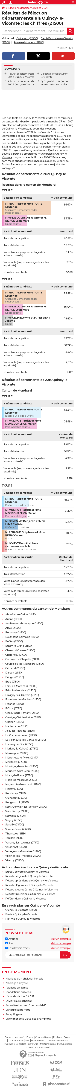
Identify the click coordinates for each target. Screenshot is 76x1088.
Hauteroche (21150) (16, 726)
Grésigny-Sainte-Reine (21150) (23, 717)
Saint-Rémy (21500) (17, 811)
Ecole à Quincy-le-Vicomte (21, 914)
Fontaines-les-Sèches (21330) (23, 699)
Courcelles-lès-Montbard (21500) (25, 663)
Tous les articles (16, 1040)
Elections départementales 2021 (28, 8)
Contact (68, 1037)
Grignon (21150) (14, 722)
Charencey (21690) (16, 654)
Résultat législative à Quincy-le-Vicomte (29, 885)
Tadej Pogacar (14, 1014)
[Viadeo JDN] (56, 1077)
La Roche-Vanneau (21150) (21, 735)
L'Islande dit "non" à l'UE (20, 996)
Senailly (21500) (14, 824)
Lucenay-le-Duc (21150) (19, 744)
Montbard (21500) (16, 762)
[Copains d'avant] (20, 1077)
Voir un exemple (61, 938)
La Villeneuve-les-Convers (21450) (25, 739)
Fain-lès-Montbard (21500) (21, 686)
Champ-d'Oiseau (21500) (20, 650)
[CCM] (56, 1063)
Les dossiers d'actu (19, 948)
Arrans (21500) (13, 619)
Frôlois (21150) (13, 708)
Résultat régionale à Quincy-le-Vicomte (29, 876)
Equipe (30, 1037)
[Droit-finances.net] (56, 1070)
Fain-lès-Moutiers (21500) (29, 42)
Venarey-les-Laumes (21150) (22, 842)
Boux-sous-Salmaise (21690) (22, 637)
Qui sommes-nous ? (15, 1037)
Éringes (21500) (14, 677)
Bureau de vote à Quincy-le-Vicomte (27, 871)
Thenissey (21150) (16, 833)
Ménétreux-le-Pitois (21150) (21, 757)
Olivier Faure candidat (19, 1000)
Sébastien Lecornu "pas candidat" (26, 1005)
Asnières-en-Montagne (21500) (24, 623)
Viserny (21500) (14, 860)
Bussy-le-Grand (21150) (18, 645)
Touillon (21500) (14, 838)
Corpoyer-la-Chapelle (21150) (22, 659)
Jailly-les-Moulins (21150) (19, 730)
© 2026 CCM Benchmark (38, 1047)
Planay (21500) (14, 788)
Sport (11, 943)
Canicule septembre (18, 1009)
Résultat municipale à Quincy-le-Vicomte (30, 894)
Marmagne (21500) (16, 753)
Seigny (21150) (13, 820)
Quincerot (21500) (27, 38)
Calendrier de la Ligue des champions (28, 1018)
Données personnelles (57, 1040)
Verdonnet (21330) (16, 847)
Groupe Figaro (65, 1044)
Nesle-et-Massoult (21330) (21, 779)
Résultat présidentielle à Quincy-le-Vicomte (31, 880)
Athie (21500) (13, 628)
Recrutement (38, 1040)
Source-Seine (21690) (18, 829)
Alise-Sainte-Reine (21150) (20, 614)
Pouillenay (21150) (15, 793)
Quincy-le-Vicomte (50, 81)
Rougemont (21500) (17, 802)
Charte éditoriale (43, 1037)
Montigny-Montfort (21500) (21, 766)
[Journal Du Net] (20, 1070)
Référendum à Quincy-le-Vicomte (25, 898)
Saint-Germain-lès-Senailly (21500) (26, 806)
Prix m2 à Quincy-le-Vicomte (22, 918)
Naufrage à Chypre (17, 983)
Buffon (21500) (14, 641)
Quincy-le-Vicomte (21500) (21, 909)
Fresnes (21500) (14, 703)
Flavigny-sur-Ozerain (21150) (22, 695)
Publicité (57, 1037)
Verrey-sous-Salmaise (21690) (23, 851)
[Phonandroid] (56, 1084)
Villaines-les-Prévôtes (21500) (23, 855)
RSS (27, 1040)
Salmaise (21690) (15, 815)
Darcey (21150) (13, 672)
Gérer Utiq (33, 1044)
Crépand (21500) (15, 668)
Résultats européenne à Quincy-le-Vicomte (31, 889)
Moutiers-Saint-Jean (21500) (22, 771)
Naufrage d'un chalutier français (24, 978)
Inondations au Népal (18, 992)
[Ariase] (20, 1084)
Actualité (13, 938)
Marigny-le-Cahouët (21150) (21, 748)
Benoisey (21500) (15, 632)
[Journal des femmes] (20, 1063)
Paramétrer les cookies (15, 1044)
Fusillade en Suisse (17, 987)
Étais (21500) (13, 681)
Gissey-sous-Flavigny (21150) (22, 712)
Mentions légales (48, 1044)
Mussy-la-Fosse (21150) (19, 775)
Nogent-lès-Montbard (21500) (23, 784)
